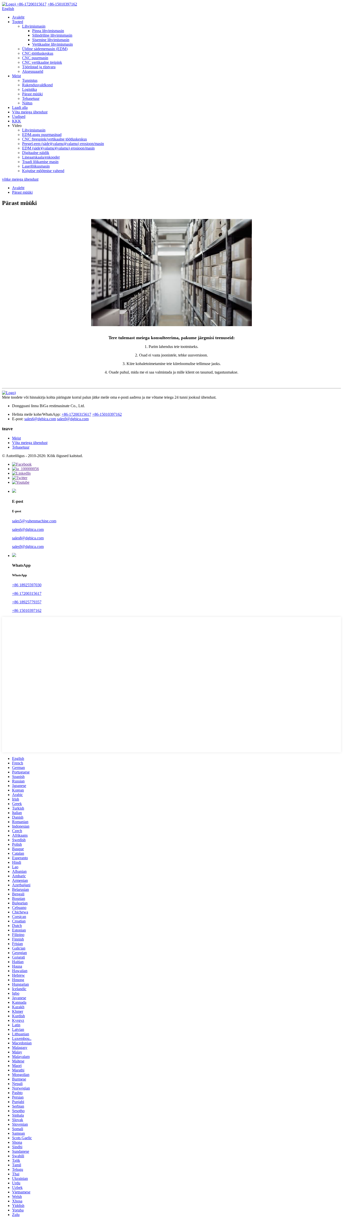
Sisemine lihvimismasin (50, 40)
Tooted (17, 22)
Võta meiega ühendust (29, 112)
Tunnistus (29, 80)
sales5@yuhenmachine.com (34, 521)
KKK (16, 121)
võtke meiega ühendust (20, 179)
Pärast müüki (32, 94)
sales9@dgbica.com (73, 419)
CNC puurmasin (35, 58)
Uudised (18, 116)
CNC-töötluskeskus (37, 53)
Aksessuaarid (32, 71)
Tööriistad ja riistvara (38, 67)
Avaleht (18, 17)
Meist (16, 76)
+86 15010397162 (26, 610)
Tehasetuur (30, 98)
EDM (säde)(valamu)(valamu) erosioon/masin (58, 148)
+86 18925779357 (26, 602)
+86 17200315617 (26, 593)
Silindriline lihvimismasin (52, 35)
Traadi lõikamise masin (40, 162)
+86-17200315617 (76, 414)
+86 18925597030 (26, 585)
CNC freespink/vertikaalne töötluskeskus (54, 139)
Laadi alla (20, 107)
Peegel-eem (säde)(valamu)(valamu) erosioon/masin (63, 143)
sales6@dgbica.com (40, 419)
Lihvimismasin (33, 26)
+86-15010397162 (107, 414)
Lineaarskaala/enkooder (41, 157)
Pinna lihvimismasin (48, 31)
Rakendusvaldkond (37, 85)
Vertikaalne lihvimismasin (52, 44)
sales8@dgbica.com (28, 538)
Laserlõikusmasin (36, 166)
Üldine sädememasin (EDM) (45, 49)
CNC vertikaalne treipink (42, 62)
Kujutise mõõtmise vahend (43, 171)
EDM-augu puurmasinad (42, 134)
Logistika (29, 89)
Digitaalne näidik (35, 153)
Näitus (27, 103)
